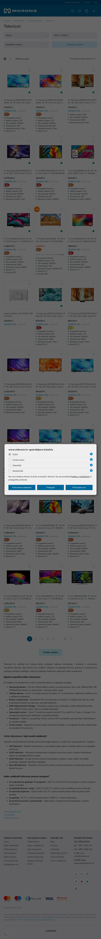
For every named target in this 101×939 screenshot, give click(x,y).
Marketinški (18, 471)
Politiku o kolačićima (79, 476)
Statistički (17, 465)
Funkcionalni (18, 460)
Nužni (15, 454)
